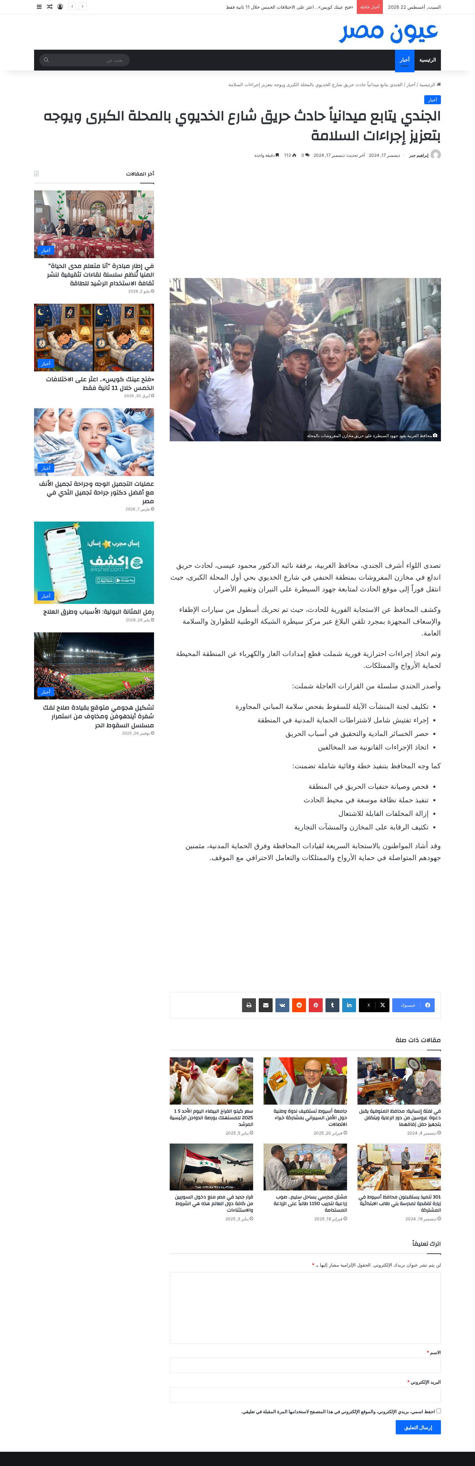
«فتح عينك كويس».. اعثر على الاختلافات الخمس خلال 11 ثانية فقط (100, 384)
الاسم (434, 1352)
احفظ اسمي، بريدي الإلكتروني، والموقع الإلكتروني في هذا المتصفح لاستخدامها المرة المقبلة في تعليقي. (338, 1411)
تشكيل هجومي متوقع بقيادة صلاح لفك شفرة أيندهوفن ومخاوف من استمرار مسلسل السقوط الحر (98, 716)
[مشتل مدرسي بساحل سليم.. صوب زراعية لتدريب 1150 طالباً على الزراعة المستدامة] (305, 1167)
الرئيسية (427, 60)
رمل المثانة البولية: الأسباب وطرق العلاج (98, 611)
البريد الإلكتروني (424, 1382)
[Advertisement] (305, 219)
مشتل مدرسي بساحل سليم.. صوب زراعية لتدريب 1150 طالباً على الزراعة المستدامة (310, 1204)
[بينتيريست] (316, 1005)
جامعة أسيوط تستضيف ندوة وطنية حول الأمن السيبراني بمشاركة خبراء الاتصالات (310, 1118)
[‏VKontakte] (282, 1005)
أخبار (405, 60)
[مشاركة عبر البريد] (266, 1005)
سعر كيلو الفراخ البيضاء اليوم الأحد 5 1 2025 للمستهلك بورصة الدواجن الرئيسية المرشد (211, 1118)
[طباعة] (249, 1005)
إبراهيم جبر (418, 155)
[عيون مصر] (389, 32)
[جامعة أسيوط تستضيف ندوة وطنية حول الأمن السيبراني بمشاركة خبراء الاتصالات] (305, 1080)
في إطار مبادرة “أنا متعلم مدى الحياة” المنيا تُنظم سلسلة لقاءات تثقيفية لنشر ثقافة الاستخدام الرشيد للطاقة (100, 274)
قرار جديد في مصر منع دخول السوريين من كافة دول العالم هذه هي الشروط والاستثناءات (214, 1204)
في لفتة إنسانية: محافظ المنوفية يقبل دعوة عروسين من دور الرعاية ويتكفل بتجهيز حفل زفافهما (400, 1118)
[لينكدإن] (349, 1005)
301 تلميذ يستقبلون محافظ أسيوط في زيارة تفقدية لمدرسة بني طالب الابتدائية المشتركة (400, 1204)
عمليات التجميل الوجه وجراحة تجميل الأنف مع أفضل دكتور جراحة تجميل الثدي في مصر (96, 492)
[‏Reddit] (299, 1005)
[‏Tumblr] (332, 1005)
